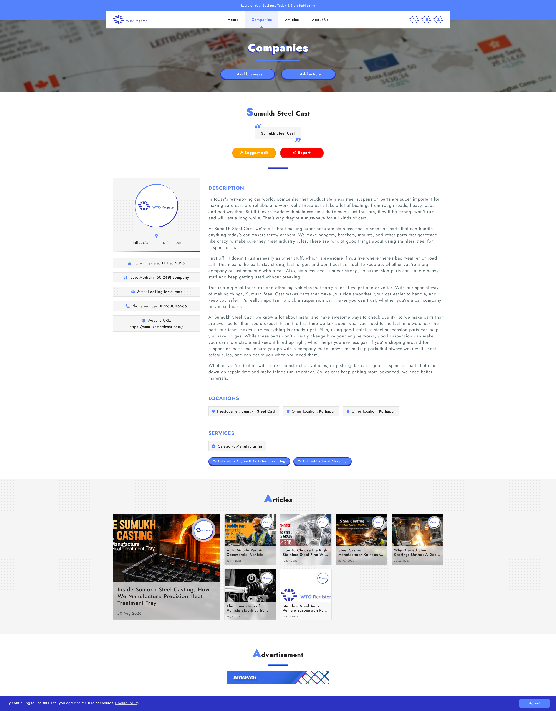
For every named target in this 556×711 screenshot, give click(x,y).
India (136, 242)
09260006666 (173, 306)
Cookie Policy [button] (127, 703)
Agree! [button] (534, 703)
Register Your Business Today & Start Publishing (278, 5)
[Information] (426, 20)
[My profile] (438, 20)
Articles (292, 19)
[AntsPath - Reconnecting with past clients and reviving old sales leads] (278, 677)
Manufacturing (249, 446)
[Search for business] (414, 20)
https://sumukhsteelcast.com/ (156, 326)
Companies (262, 19)
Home (233, 19)
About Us (320, 19)
